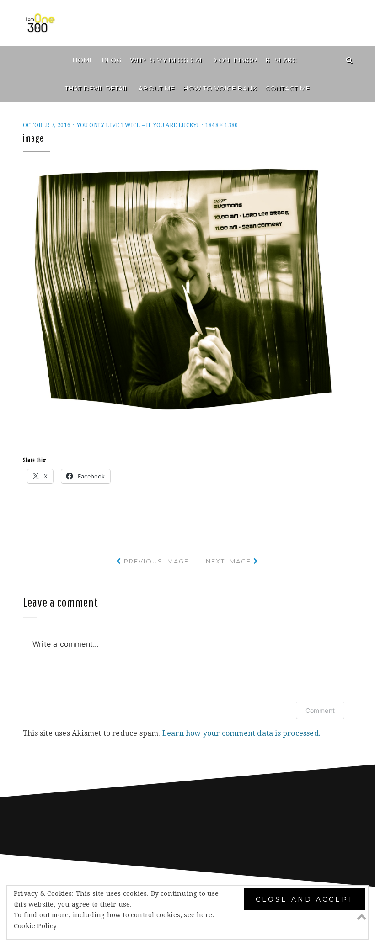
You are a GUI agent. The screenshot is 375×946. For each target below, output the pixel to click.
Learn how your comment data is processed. (241, 733)
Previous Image (156, 561)
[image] (187, 290)
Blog (112, 60)
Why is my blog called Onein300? (193, 60)
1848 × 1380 (221, 125)
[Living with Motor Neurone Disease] (26, 60)
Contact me (287, 88)
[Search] (349, 60)
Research (284, 60)
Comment (320, 710)
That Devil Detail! (97, 88)
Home (83, 60)
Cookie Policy (35, 926)
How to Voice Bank (220, 88)
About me (157, 88)
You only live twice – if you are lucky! (138, 125)
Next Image (228, 561)
